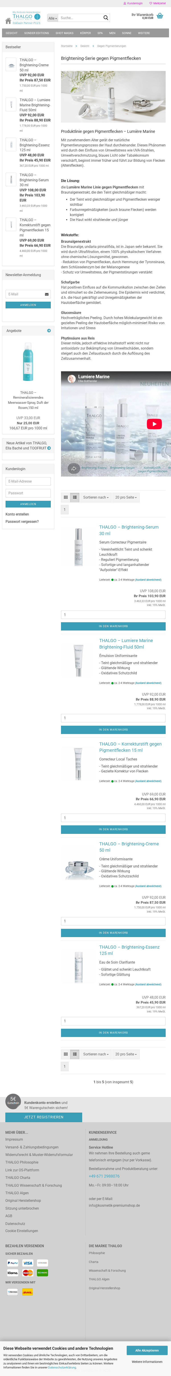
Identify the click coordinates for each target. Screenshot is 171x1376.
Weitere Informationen (147, 1362)
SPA (100, 33)
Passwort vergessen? (22, 521)
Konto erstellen (17, 514)
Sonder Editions (36, 33)
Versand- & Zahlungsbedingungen (32, 1147)
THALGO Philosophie (21, 1162)
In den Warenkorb (113, 626)
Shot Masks (64, 33)
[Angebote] (49, 330)
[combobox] (96, 497)
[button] (65, 497)
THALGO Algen (17, 1193)
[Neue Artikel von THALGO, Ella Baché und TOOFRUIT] (49, 448)
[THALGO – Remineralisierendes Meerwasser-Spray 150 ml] (28, 361)
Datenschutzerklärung (62, 1367)
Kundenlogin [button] (134, 3)
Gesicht (12, 33)
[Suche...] (106, 18)
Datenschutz (15, 1224)
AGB (8, 1216)
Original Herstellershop (23, 1200)
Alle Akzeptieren (147, 1350)
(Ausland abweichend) (148, 579)
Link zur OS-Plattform (22, 1170)
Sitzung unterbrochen (22, 1208)
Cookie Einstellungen (21, 1231)
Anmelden (28, 305)
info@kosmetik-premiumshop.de (114, 1205)
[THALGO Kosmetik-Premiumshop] (23, 17)
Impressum (14, 1139)
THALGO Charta (17, 1178)
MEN (112, 33)
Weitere (144, 33)
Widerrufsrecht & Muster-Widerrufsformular (39, 1155)
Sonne (126, 33)
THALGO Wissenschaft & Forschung (33, 1185)
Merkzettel (159, 3)
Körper (85, 33)
